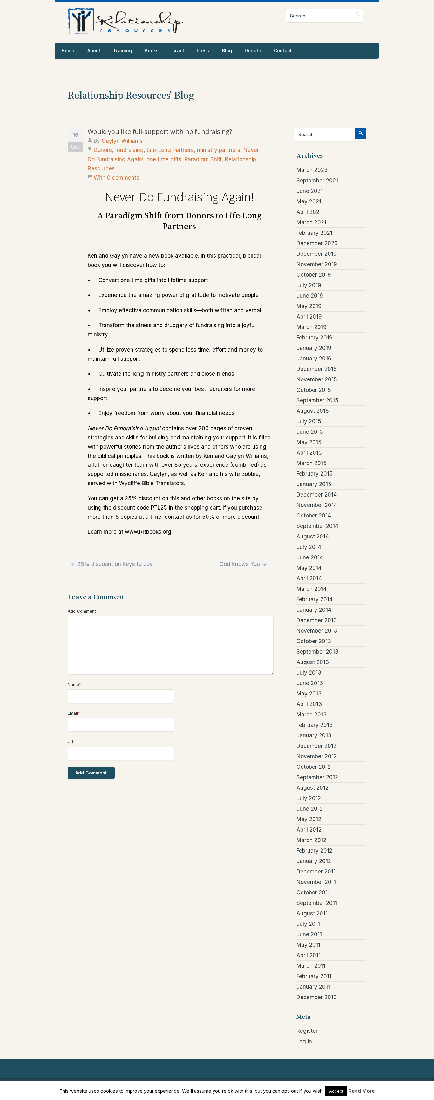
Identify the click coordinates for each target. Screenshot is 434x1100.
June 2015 (309, 432)
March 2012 (311, 840)
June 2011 (309, 934)
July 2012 (308, 798)
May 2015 (309, 442)
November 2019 (316, 264)
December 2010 (316, 997)
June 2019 (309, 296)
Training (122, 50)
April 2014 (309, 578)
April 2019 (309, 316)
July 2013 (308, 672)
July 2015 (308, 421)
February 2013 (314, 725)
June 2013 (309, 683)
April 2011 (308, 955)
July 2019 (308, 285)
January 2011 (313, 987)
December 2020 (317, 243)
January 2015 (313, 484)
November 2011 (316, 882)
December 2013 (316, 620)
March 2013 (311, 714)
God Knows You (243, 564)
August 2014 (312, 536)
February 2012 (314, 850)
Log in (304, 1041)
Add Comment (82, 611)
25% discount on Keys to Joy (112, 564)
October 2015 (313, 390)
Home (68, 50)
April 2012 (309, 830)
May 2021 (308, 201)
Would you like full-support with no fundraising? (160, 131)
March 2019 (311, 327)
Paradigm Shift (203, 159)
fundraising (129, 150)
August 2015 (312, 411)
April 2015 (309, 453)
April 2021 (309, 212)
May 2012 (308, 819)
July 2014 (308, 547)
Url (71, 741)
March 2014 (311, 589)
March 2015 (311, 463)
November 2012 (316, 756)
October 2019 (313, 275)
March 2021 (311, 222)
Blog (227, 50)
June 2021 (309, 191)
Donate (253, 50)
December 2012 (316, 746)
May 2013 (309, 693)
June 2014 (309, 557)
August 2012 (312, 788)
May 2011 (308, 945)
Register (307, 1031)
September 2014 (317, 526)
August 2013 (312, 662)
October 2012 (313, 767)
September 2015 (317, 400)
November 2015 (316, 379)
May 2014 (309, 568)
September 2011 (316, 903)
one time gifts (163, 159)
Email (74, 712)
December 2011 (316, 871)
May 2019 (309, 306)
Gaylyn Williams (122, 141)
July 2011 (308, 924)
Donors (103, 150)
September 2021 (317, 180)
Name (74, 684)
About (94, 50)
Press (203, 50)
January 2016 (313, 358)
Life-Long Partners (170, 150)
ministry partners (218, 150)
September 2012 (317, 777)
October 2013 (313, 641)
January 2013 (313, 735)
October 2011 (313, 892)
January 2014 (313, 610)
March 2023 (312, 170)
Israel (177, 50)
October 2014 (313, 515)
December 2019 (316, 254)
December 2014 (316, 494)
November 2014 (316, 505)
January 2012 (313, 861)
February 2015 (314, 474)
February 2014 (314, 599)
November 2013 (316, 631)
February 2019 (314, 337)
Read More (362, 1091)
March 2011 (310, 966)
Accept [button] (336, 1091)
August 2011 (312, 913)
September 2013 (317, 652)
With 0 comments (116, 178)
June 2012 (309, 809)
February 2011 (313, 976)
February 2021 (314, 233)
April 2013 (309, 704)
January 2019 (313, 348)
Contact (283, 50)
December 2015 (316, 369)
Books (152, 50)
